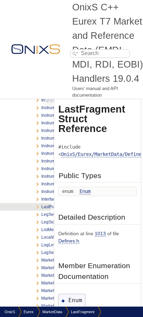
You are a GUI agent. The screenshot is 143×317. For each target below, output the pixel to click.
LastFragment (82, 312)
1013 (100, 233)
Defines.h (68, 241)
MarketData (52, 312)
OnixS (10, 312)
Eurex (29, 312)
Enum (85, 191)
